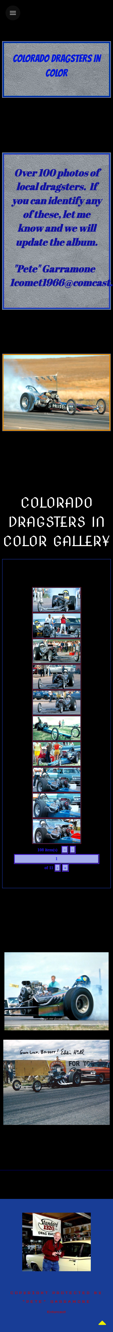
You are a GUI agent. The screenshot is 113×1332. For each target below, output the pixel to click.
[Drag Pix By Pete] (56, 1242)
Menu (12, 12)
